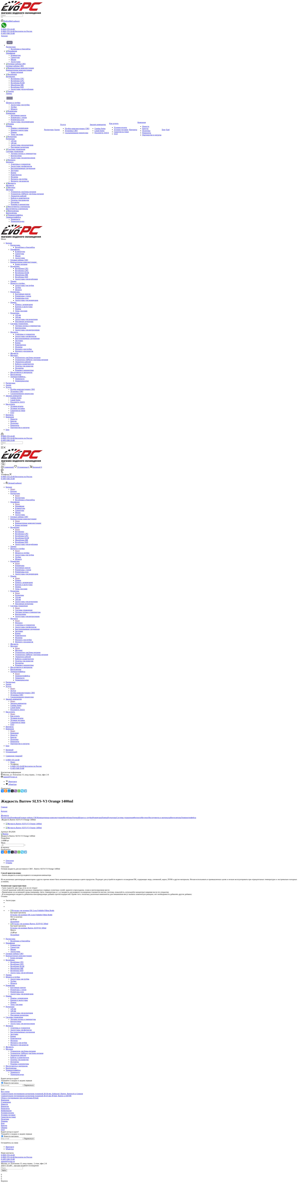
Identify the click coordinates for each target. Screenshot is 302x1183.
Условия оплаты (16, 406)
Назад (12, 489)
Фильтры (18, 347)
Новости (13, 419)
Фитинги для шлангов (24, 351)
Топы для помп (21, 311)
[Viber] (15, 790)
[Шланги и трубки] (25, 98)
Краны (18, 343)
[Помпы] (25, 124)
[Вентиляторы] (25, 211)
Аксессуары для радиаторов (26, 319)
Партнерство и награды (19, 427)
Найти (4, 1170)
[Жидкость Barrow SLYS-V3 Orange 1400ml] (24, 824)
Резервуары (15, 292)
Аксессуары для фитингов (25, 336)
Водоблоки (15, 266)
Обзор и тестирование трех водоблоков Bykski (19, 1098)
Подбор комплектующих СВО (22, 389)
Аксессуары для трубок (24, 285)
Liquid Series (15, 400)
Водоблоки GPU (21, 271)
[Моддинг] (25, 187)
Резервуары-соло (22, 298)
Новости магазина (11, 1083)
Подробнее (14, 922)
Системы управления (19, 324)
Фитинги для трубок (23, 349)
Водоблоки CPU (21, 268)
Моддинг (14, 355)
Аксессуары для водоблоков (26, 279)
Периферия (15, 249)
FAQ (12, 413)
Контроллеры (20, 328)
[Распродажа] (25, 42)
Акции (8, 385)
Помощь (4, 1121)
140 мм (18, 317)
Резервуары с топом (23, 296)
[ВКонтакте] (2, 790)
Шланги (18, 290)
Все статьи (5, 1092)
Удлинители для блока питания (27, 358)
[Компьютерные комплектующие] (25, 68)
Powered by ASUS (17, 402)
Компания (10, 417)
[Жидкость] (25, 183)
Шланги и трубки (18, 283)
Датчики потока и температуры (28, 326)
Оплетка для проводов (24, 366)
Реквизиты (14, 425)
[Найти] (2, 444)
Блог (7, 430)
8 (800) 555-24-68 (8, 29)
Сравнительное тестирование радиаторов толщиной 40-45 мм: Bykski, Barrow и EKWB (36, 1096)
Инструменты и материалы (21, 372)
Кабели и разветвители (24, 364)
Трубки (18, 288)
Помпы (13, 302)
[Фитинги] (25, 160)
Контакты (10, 415)
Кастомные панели (22, 294)
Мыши (18, 256)
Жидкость (14, 353)
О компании (6, 1102)
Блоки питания (21, 264)
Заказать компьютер (14, 396)
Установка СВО (16, 391)
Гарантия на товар (17, 411)
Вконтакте (12, 782)
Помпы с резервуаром (24, 305)
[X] (12, 790)
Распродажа (15, 245)
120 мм (18, 315)
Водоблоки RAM (22, 273)
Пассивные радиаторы (24, 321)
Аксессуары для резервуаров (26, 300)
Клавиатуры (20, 252)
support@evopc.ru (10, 777)
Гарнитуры (19, 254)
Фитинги (14, 332)
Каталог (9, 243)
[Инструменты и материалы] (25, 207)
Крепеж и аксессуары (23, 307)
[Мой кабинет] (2, 434)
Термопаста (19, 379)
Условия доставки (17, 408)
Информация (6, 1111)
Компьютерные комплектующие (23, 262)
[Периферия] (25, 51)
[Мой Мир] (9, 790)
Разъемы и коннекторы (24, 370)
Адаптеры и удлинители (25, 334)
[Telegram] (25, 790)
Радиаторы (15, 313)
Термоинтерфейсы (18, 377)
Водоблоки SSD (21, 277)
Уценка (13, 281)
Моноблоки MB (21, 275)
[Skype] (22, 790)
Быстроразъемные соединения (27, 338)
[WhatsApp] (18, 790)
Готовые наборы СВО (19, 260)
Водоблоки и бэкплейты (25, 247)
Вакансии (5, 1106)
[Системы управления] (25, 149)
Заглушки (19, 341)
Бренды (13, 421)
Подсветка (19, 368)
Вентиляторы (15, 374)
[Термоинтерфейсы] (25, 215)
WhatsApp (12, 784)
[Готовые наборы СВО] (25, 64)
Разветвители (20, 345)
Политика (14, 423)
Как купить (10, 404)
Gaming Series (15, 398)
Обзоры (4, 1128)
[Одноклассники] (5, 790)
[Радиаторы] (25, 137)
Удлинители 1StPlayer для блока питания (31, 360)
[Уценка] (25, 91)
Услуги (8, 387)
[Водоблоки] (25, 74)
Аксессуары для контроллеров (27, 330)
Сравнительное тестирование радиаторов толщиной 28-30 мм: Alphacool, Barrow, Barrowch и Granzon (42, 1094)
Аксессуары (20, 258)
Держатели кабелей (23, 362)
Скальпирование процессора (22, 394)
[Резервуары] (25, 111)
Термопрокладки (22, 381)
